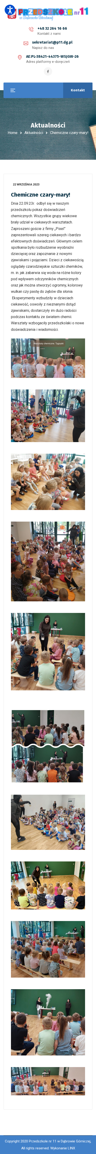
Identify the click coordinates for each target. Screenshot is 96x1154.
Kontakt (78, 90)
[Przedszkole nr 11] (48, 14)
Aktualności (33, 133)
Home (12, 133)
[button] (10, 10)
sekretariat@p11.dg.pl (52, 42)
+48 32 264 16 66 (52, 28)
